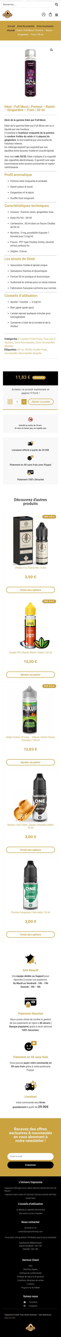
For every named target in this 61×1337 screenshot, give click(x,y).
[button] (56, 15)
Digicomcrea (9, 1318)
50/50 (28, 349)
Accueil (11, 26)
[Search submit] (57, 4)
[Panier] (50, 14)
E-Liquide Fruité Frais (30, 338)
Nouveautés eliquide (30, 353)
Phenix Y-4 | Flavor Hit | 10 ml (30, 567)
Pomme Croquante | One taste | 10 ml (30, 912)
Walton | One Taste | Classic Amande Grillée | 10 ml (30, 826)
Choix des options (30, 589)
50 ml (20, 349)
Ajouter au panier (30, 674)
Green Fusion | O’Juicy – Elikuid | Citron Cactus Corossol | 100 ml (30, 738)
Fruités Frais (40, 349)
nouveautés (10, 353)
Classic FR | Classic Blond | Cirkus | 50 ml (30, 652)
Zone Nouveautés (25, 26)
